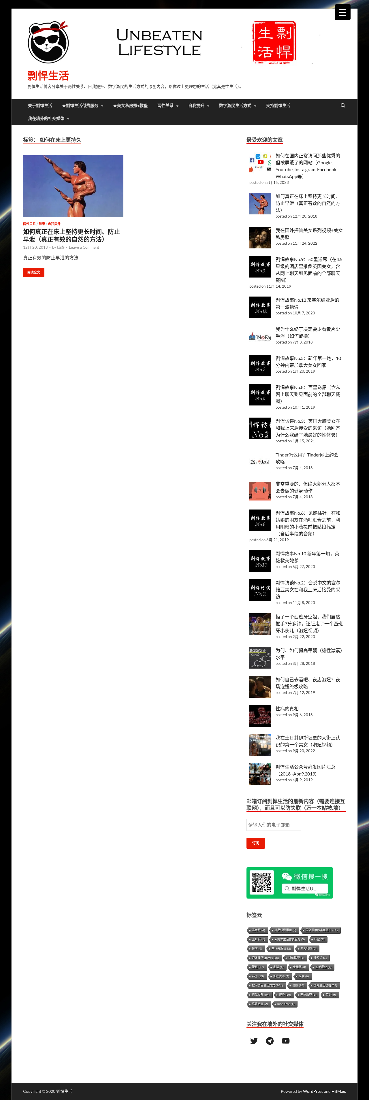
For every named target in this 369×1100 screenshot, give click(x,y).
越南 (257, 948)
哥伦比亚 (296, 957)
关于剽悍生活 (40, 105)
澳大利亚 (308, 948)
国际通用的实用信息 (322, 930)
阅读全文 (31, 271)
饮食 (304, 976)
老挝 (278, 967)
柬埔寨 (299, 967)
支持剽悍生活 (278, 105)
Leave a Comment (84, 247)
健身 (285, 994)
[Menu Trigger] (343, 12)
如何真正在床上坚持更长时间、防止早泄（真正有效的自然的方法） (308, 203)
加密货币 (281, 976)
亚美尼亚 (323, 967)
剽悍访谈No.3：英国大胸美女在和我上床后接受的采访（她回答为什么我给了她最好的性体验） (308, 427)
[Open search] (343, 105)
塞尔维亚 (308, 994)
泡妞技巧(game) (265, 957)
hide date (285, 1003)
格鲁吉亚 (260, 1003)
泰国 (258, 976)
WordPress (313, 1091)
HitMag (338, 1091)
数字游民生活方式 (235, 105)
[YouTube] (285, 1041)
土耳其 (258, 939)
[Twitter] (254, 1041)
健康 (42, 224)
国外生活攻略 (325, 985)
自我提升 (196, 105)
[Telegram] (269, 1041)
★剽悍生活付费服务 (80, 105)
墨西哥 (258, 930)
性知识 (320, 957)
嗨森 (61, 247)
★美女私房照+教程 (130, 105)
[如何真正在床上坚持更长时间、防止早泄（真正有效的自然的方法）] (73, 186)
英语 (331, 994)
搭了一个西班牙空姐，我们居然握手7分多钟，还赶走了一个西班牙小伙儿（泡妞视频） (309, 623)
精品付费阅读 (285, 930)
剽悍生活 (48, 76)
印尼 (319, 939)
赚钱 (258, 967)
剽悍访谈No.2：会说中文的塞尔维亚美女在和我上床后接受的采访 (308, 589)
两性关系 (165, 105)
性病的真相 (287, 708)
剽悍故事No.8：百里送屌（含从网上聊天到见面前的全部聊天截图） (308, 394)
